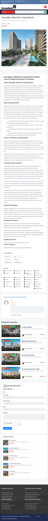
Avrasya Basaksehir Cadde (31, 369)
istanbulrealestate (28, 334)
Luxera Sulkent (27, 327)
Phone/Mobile (6, 401)
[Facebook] (41, 1)
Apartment (12, 326)
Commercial (7, 326)
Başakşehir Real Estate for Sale (31, 492)
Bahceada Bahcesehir (29, 341)
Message (5, 412)
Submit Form (7, 428)
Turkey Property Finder (6, 498)
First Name (5, 395)
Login (11, 315)
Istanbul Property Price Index (7, 494)
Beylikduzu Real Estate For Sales (31, 498)
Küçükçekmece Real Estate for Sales (32, 494)
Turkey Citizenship (5, 503)
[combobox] (8, 12)
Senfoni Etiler (12, 471)
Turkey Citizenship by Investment (8, 505)
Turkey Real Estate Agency (7, 496)
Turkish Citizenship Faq (6, 507)
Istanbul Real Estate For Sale (7, 492)
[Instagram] (43, 1)
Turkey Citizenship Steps (6, 509)
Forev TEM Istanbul (28, 355)
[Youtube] (45, 1)
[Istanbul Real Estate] (9, 6)
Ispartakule (25, 91)
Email (4, 406)
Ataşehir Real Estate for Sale (30, 496)
